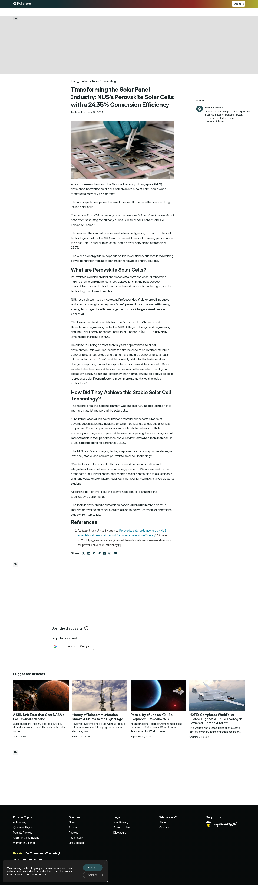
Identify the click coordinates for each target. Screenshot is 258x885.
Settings (92, 874)
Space (73, 827)
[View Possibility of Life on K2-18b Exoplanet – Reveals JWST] (158, 695)
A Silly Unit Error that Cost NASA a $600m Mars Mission (39, 717)
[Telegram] (99, 553)
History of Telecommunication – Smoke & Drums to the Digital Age (97, 717)
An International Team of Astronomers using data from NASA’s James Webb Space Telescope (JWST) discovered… (156, 727)
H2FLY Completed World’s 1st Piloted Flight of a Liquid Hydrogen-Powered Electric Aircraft (216, 719)
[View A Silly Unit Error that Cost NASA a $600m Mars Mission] (41, 695)
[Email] (115, 553)
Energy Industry (81, 81)
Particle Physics (22, 832)
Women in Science (24, 842)
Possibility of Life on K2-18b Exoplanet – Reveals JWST (152, 717)
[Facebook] (104, 553)
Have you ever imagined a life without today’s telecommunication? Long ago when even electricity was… (98, 727)
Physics (73, 832)
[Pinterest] (110, 553)
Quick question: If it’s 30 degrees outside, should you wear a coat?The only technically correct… (39, 727)
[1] (81, 246)
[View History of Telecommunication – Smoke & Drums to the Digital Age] (99, 695)
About (163, 822)
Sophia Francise (214, 107)
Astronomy (19, 822)
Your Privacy (120, 822)
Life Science (76, 842)
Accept (92, 867)
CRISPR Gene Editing (26, 837)
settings (41, 874)
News (95, 81)
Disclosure (119, 832)
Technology (109, 81)
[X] (83, 553)
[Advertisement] (129, 44)
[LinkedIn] (88, 553)
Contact (164, 827)
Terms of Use (121, 827)
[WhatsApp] (94, 553)
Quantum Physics (23, 827)
